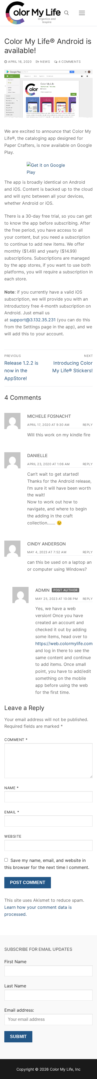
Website (13, 836)
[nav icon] (82, 13)
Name (11, 788)
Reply (88, 425)
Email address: (19, 1010)
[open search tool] (66, 13)
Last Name (15, 985)
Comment (16, 739)
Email (11, 812)
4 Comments (69, 62)
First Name (15, 961)
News (44, 62)
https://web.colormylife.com (64, 643)
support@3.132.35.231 (33, 319)
